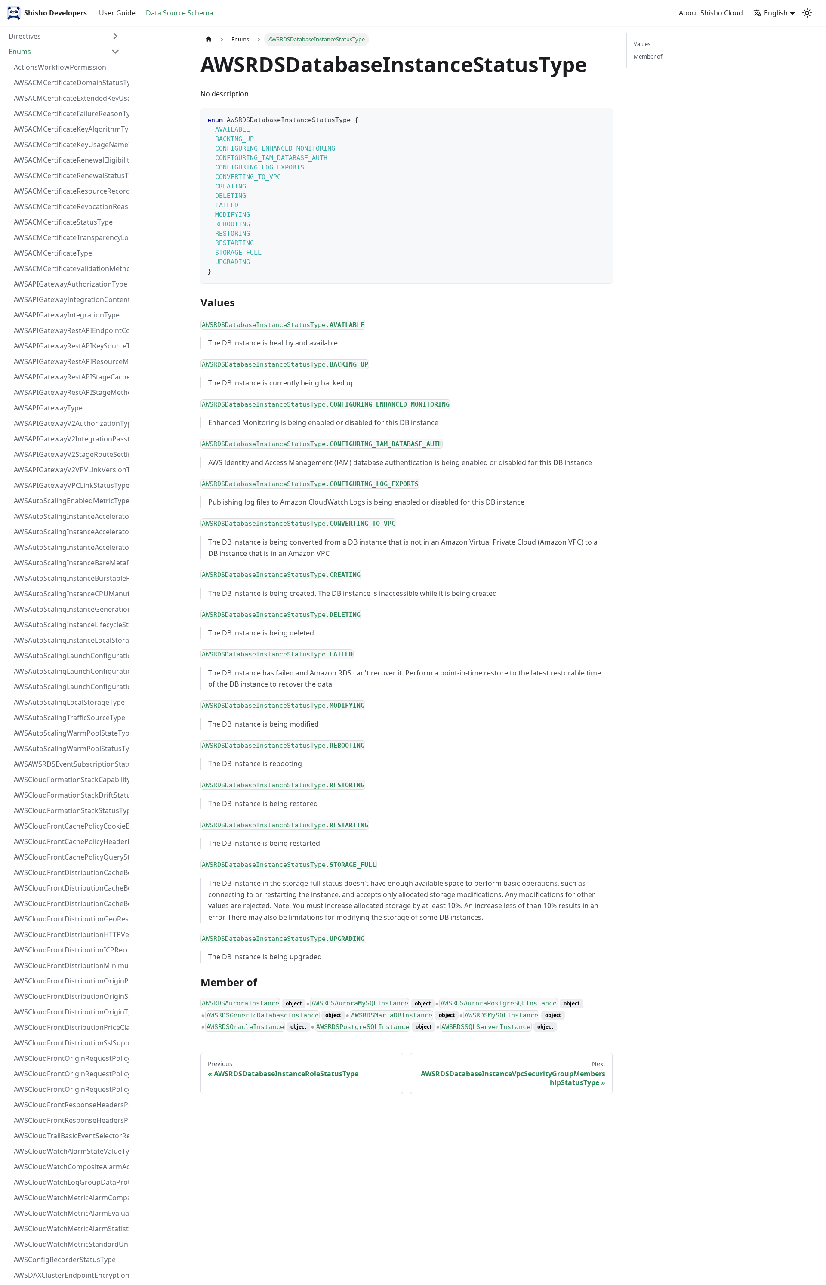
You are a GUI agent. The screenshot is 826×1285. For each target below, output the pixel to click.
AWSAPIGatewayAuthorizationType (69, 284)
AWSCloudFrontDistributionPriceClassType (69, 1027)
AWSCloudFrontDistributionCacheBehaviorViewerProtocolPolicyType (69, 903)
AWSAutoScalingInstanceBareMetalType (69, 562)
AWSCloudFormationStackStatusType (69, 810)
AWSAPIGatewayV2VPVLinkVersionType (69, 470)
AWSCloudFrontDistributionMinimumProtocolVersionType (69, 965)
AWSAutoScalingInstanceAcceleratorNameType (69, 531)
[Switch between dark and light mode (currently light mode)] (807, 13)
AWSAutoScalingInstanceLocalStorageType (69, 640)
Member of (648, 56)
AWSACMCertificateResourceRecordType (69, 191)
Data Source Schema (179, 13)
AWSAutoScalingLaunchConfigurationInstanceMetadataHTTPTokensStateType (69, 686)
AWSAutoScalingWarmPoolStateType (69, 733)
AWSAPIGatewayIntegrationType (67, 315)
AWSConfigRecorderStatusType (65, 1259)
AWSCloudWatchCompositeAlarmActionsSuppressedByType (69, 1166)
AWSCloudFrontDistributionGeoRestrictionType (69, 919)
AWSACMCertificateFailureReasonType (69, 113)
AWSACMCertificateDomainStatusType (69, 82)
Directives (25, 36)
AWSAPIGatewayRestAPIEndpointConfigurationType (69, 330)
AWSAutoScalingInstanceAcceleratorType (69, 547)
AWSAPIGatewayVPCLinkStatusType (69, 485)
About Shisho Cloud (711, 13)
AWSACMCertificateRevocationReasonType (69, 206)
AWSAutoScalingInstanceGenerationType (69, 609)
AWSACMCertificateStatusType (63, 222)
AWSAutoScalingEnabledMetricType (69, 500)
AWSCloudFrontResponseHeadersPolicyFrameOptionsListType (69, 1104)
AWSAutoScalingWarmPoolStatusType (69, 748)
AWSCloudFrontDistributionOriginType (69, 1012)
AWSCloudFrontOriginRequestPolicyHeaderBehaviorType (69, 1074)
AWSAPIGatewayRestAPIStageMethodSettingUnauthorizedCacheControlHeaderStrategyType (69, 392)
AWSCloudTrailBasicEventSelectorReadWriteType (69, 1135)
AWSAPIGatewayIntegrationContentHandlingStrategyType (69, 299)
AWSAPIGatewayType (48, 408)
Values (642, 44)
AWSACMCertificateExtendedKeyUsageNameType (69, 98)
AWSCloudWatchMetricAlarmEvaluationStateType (69, 1213)
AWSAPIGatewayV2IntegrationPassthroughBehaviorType (69, 439)
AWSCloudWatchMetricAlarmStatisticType (69, 1228)
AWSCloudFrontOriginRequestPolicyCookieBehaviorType (69, 1058)
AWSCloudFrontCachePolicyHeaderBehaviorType (69, 841)
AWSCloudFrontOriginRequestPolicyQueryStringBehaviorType (69, 1089)
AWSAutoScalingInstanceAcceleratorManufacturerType (69, 516)
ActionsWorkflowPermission (60, 67)
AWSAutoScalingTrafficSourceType (69, 717)
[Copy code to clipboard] (602, 119)
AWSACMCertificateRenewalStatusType (69, 175)
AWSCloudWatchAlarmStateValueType (69, 1151)
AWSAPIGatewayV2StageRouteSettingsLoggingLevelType (69, 454)
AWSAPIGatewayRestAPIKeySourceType (69, 346)
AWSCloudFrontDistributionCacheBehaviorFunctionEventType (69, 872)
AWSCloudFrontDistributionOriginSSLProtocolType (69, 996)
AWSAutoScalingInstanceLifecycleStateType (69, 624)
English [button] (776, 13)
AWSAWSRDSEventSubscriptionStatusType (69, 764)
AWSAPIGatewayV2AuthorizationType (69, 423)
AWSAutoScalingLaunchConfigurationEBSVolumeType (69, 655)
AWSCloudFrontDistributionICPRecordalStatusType (69, 950)
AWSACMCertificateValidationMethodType (69, 268)
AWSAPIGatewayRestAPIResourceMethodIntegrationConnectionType (69, 361)
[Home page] (208, 39)
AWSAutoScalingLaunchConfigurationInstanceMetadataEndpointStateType (69, 671)
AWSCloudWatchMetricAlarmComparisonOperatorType (69, 1197)
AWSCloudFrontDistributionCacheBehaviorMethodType (69, 888)
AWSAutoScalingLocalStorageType (69, 702)
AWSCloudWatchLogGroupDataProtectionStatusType (69, 1182)
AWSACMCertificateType (53, 253)
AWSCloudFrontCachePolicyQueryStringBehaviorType (69, 857)
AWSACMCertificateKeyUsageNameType (69, 144)
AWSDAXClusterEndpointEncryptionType (69, 1275)
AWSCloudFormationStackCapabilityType (69, 779)
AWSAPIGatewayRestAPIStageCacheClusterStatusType (69, 377)
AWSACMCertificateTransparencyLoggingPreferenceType (69, 237)
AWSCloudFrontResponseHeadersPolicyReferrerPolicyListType (69, 1120)
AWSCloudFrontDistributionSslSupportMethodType (69, 1043)
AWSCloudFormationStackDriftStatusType (69, 795)
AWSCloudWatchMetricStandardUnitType (69, 1244)
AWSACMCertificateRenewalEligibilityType (69, 160)
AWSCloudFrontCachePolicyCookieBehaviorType (69, 826)
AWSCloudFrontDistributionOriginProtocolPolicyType (69, 981)
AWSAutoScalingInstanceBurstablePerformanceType (69, 578)
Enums (20, 51)
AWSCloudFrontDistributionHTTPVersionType (69, 934)
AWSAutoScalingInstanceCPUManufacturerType (69, 593)
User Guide (117, 13)
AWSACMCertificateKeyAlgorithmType (69, 129)
